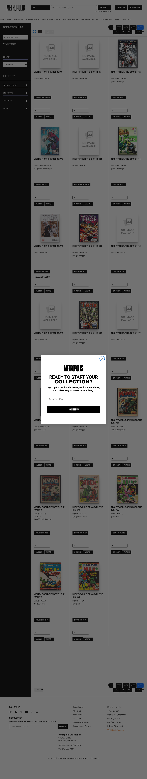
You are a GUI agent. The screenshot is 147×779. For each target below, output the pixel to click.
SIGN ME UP (73, 409)
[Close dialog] (102, 358)
